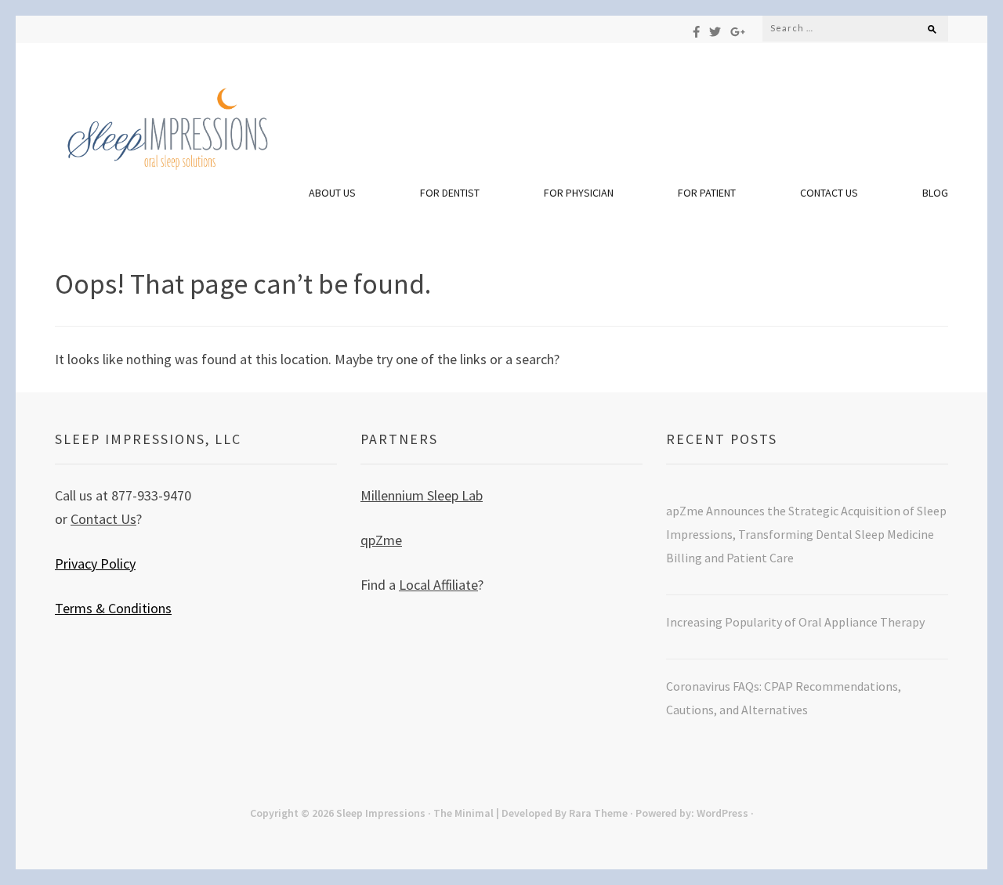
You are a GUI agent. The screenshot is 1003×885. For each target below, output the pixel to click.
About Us (332, 193)
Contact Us (829, 193)
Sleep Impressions (380, 813)
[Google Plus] (737, 31)
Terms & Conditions (113, 608)
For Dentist (450, 193)
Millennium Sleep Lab (421, 495)
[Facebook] (696, 31)
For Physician (579, 193)
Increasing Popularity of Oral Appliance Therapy (796, 622)
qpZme (381, 540)
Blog (935, 193)
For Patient (707, 193)
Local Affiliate (438, 585)
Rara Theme (598, 813)
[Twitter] (715, 31)
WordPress (722, 813)
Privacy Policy (95, 563)
